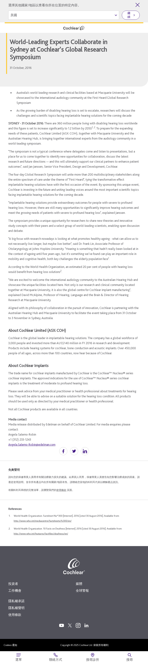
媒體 (79, 584)
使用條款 (61, 490)
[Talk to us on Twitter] (70, 625)
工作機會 (14, 590)
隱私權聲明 (16, 608)
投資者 (13, 584)
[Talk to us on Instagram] (78, 625)
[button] (63, 451)
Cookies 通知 (10, 645)
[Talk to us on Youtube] (61, 625)
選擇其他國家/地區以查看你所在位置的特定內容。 (44, 5)
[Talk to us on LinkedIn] (86, 625)
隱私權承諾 (16, 601)
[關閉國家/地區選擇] (137, 5)
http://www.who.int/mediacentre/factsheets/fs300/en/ (42, 520)
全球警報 (82, 590)
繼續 (128, 15)
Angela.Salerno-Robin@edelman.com (31, 444)
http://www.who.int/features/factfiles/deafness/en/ (41, 533)
